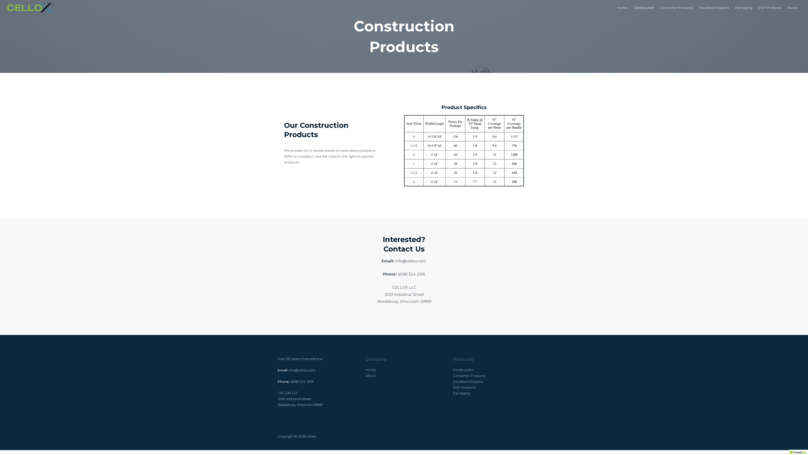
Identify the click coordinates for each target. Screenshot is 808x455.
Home (622, 8)
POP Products (769, 8)
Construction (644, 8)
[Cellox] (30, 7)
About (792, 8)
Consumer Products (676, 8)
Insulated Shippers (714, 8)
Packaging (743, 8)
